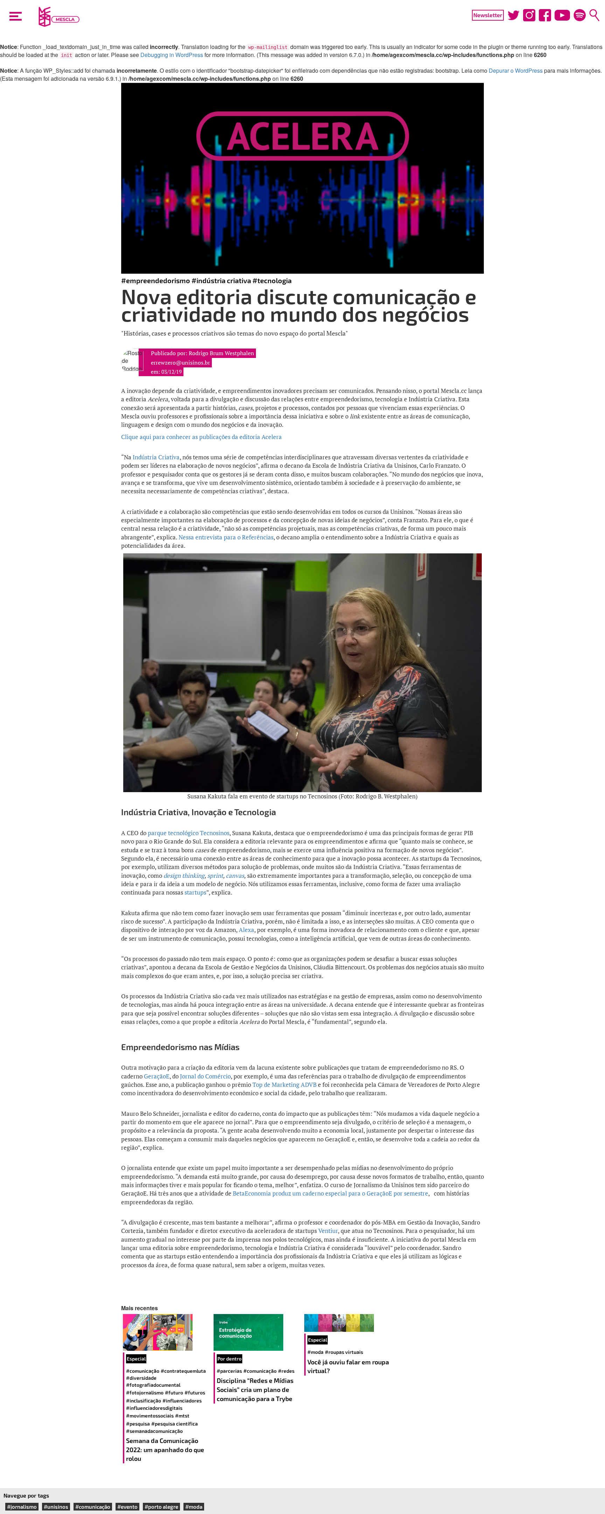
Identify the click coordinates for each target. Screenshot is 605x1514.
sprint (215, 875)
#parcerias (229, 1371)
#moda (315, 1352)
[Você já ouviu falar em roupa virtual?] (347, 1323)
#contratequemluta (183, 1371)
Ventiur (328, 1231)
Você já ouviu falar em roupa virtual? (348, 1366)
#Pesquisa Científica (174, 1424)
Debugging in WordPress (171, 55)
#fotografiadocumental (153, 1385)
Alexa (246, 930)
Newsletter (487, 15)
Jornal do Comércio (205, 1076)
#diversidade (141, 1378)
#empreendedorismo (155, 280)
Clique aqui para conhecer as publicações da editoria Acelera (201, 437)
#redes (286, 1371)
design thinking (184, 875)
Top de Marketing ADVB (284, 1085)
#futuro (174, 1392)
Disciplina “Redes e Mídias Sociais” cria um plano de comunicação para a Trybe (255, 1389)
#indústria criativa (221, 280)
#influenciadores (182, 1401)
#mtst (182, 1416)
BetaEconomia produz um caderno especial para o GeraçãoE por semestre (330, 1193)
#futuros (195, 1392)
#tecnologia (272, 280)
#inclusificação (143, 1401)
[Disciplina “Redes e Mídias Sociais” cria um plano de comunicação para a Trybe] (257, 1332)
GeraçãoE (156, 1076)
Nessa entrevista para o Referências (226, 537)
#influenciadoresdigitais (154, 1408)
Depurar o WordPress (516, 70)
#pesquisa (138, 1424)
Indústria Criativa (156, 457)
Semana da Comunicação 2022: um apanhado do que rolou (165, 1449)
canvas (235, 875)
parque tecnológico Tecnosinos (188, 833)
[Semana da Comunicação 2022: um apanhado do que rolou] (166, 1332)
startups (195, 892)
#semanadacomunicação (154, 1431)
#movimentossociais (150, 1416)
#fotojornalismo (145, 1392)
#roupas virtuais (344, 1352)
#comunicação (142, 1371)
